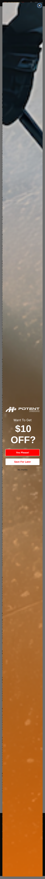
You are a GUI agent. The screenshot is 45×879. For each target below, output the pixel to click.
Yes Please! (22, 452)
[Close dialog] (39, 5)
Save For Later (22, 461)
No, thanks (22, 469)
